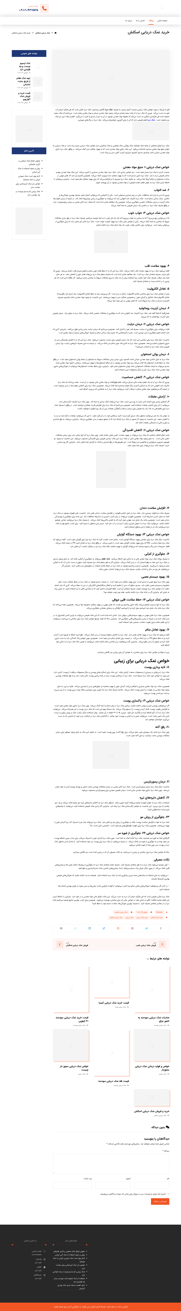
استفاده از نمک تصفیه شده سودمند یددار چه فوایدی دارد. (69, 1280)
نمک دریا (109, 109)
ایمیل (128, 1178)
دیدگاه (166, 1151)
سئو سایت (110, 1306)
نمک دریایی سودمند (160, 1025)
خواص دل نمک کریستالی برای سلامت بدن (28, 185)
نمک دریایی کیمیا (120, 1007)
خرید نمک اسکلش (156, 917)
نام (168, 1178)
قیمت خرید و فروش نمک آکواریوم (24, 96)
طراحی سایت (122, 1306)
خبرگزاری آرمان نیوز (71, 1306)
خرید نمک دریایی (142, 917)
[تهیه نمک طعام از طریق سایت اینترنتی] (38, 82)
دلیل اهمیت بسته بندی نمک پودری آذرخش (71, 1287)
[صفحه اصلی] (56, 33)
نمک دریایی (129, 917)
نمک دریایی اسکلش (121, 912)
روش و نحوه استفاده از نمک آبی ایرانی (29, 170)
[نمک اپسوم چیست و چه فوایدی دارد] (38, 67)
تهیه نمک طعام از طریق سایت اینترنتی (23, 81)
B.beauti (160, 912)
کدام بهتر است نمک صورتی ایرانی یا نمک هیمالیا (29, 178)
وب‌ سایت (87, 1178)
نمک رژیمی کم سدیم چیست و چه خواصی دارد (28, 193)
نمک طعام (106, 558)
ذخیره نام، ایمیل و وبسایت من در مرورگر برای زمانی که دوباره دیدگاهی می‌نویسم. (133, 1194)
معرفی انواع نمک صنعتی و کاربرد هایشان (29, 162)
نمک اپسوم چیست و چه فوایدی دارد (24, 66)
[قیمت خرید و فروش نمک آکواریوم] (38, 97)
